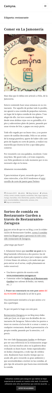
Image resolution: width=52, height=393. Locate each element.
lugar (40, 195)
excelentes (30, 195)
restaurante (24, 200)
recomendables (13, 200)
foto (36, 195)
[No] (49, 384)
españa (22, 195)
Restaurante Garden (25, 339)
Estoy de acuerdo (26, 388)
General (35, 193)
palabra (32, 198)
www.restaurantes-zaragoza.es (21, 275)
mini (19, 198)
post (5, 200)
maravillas (13, 198)
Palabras (39, 198)
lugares (45, 195)
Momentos (25, 198)
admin (22, 193)
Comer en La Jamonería (24, 29)
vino (36, 200)
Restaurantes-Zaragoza (14, 315)
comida (17, 195)
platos (45, 198)
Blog (30, 193)
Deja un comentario (13, 202)
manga (6, 198)
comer (11, 195)
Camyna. (10, 6)
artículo (44, 193)
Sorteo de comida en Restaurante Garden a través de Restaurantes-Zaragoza (24, 217)
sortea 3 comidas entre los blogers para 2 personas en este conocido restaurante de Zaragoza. (25, 235)
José (6, 229)
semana (31, 200)
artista (6, 195)
